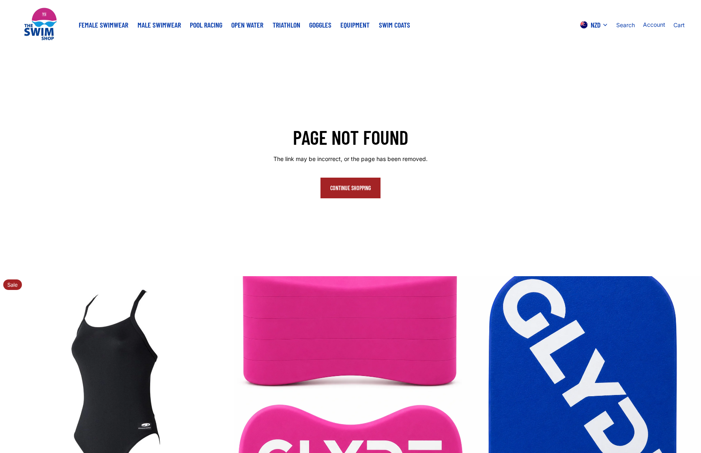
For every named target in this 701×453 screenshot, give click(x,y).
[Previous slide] (12, 393)
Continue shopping (350, 188)
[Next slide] (221, 393)
